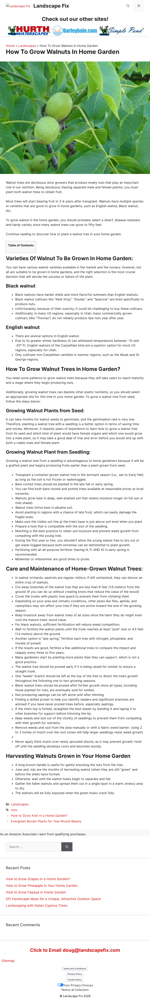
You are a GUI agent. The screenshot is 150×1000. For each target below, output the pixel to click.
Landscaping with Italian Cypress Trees (36, 905)
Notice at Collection (75, 990)
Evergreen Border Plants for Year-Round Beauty (46, 821)
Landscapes (27, 46)
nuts (14, 810)
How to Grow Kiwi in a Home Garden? (39, 815)
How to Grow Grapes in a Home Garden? (38, 879)
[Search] (66, 846)
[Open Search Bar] (128, 6)
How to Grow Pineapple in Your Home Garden (42, 886)
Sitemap (8, 961)
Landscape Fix (51, 6)
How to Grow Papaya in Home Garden (36, 892)
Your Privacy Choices (78, 985)
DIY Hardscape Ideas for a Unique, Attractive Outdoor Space (53, 899)
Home (10, 46)
